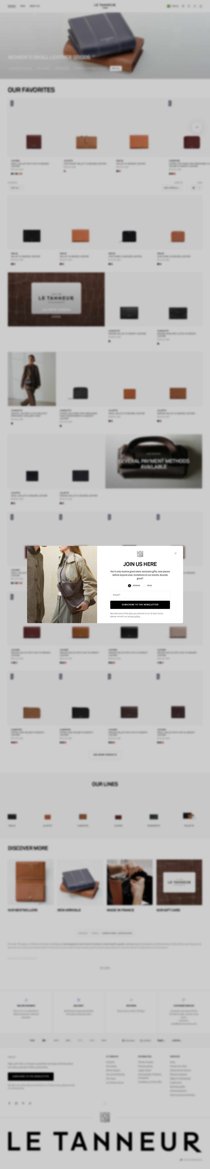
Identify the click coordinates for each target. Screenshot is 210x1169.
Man (149, 585)
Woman (136, 585)
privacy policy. (133, 617)
